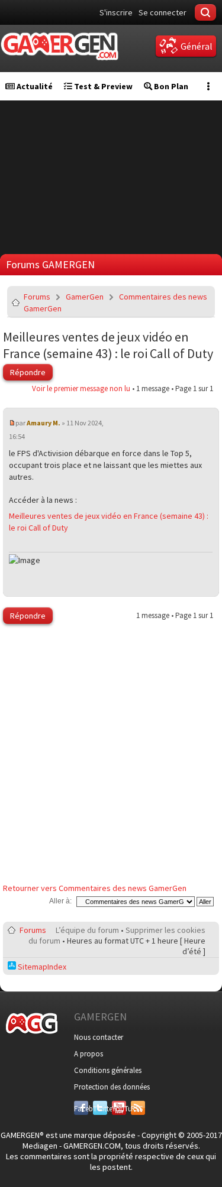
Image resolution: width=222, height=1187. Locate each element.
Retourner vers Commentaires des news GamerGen (94, 888)
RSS (137, 1109)
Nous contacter (98, 1037)
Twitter (100, 1109)
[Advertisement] (111, 756)
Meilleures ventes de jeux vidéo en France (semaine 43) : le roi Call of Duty (108, 345)
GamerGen (85, 296)
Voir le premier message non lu (81, 388)
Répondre (28, 372)
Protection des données (112, 1087)
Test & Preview (102, 86)
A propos (88, 1054)
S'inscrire (116, 12)
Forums (37, 296)
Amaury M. (43, 422)
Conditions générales (107, 1070)
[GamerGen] (59, 46)
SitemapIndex (41, 966)
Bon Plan (170, 86)
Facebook (81, 1109)
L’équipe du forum (87, 930)
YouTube (119, 1109)
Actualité (34, 86)
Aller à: (60, 901)
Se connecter (162, 12)
